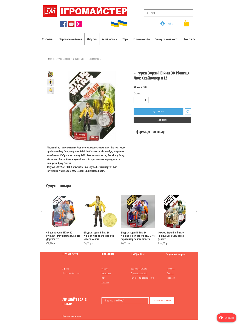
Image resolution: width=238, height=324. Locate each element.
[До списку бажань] (188, 111)
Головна (50, 59)
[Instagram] (79, 24)
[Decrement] (136, 100)
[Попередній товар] (42, 211)
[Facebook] (63, 24)
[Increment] (145, 100)
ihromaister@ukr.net (70, 273)
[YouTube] (71, 24)
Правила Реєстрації (139, 273)
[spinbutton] (141, 100)
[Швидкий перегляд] (63, 211)
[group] (119, 219)
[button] (186, 23)
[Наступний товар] (196, 211)
